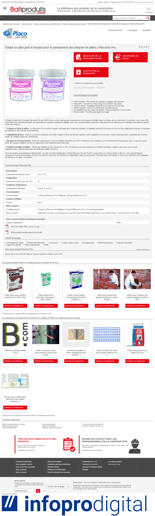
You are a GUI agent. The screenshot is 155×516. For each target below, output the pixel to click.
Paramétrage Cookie (114, 464)
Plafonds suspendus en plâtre (52, 428)
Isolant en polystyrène (49, 426)
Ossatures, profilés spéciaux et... (93, 426)
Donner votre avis (142, 249)
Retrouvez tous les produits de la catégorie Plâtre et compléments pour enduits (29, 415)
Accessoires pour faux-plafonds (93, 424)
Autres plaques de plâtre (10, 426)
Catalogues (132, 30)
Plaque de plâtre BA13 (9, 428)
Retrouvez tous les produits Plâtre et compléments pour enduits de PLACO (27, 314)
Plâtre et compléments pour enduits (89, 83)
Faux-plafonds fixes (48, 424)
